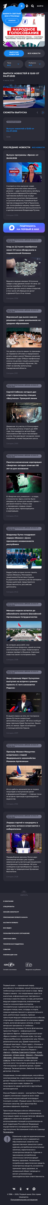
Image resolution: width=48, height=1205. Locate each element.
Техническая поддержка (13, 944)
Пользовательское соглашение (16, 933)
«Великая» (7, 1058)
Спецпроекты (8, 906)
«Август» (6, 1052)
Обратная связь (9, 939)
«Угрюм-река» (19, 1055)
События (6, 949)
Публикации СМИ (10, 955)
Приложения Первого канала (15, 917)
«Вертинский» (19, 1058)
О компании (8, 901)
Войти (40, 6)
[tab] (14, 53)
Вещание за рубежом (33, 969)
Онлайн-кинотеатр (11, 912)
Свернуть (24, 895)
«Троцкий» (38, 1055)
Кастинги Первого (10, 922)
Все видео (7, 928)
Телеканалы (8, 1132)
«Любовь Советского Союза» (23, 1052)
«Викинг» (29, 1055)
